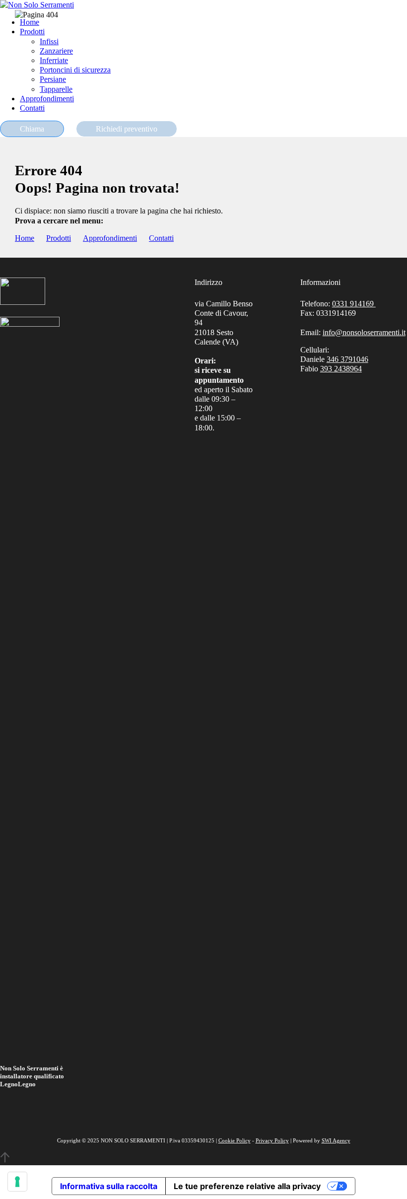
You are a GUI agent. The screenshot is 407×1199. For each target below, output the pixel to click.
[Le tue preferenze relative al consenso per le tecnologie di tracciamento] (17, 1181)
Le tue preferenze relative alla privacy (247, 1186)
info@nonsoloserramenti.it (364, 332)
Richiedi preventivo (126, 129)
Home (24, 238)
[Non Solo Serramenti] (37, 4)
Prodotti (58, 238)
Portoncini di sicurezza (75, 70)
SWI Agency (336, 1140)
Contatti (161, 238)
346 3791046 (347, 359)
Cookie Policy (234, 1140)
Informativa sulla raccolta (108, 1186)
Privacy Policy (272, 1140)
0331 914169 (354, 303)
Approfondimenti (110, 238)
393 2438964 (341, 368)
